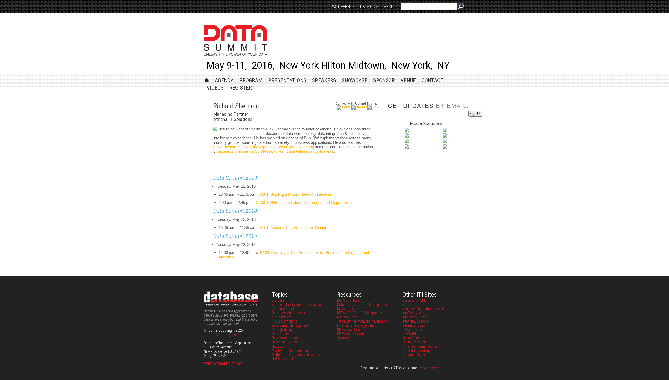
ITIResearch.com (414, 330)
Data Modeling (282, 330)
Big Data (278, 300)
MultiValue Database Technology (295, 355)
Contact (432, 80)
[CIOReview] (407, 136)
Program (250, 80)
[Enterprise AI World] (445, 142)
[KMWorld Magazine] (407, 147)
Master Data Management (290, 350)
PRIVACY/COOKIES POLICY (223, 364)
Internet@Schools (415, 321)
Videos (215, 88)
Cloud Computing (284, 321)
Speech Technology (416, 350)
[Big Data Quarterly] (445, 131)
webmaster (431, 368)
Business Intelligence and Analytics (297, 304)
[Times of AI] (445, 147)
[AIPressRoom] (407, 131)
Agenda (224, 80)
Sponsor (384, 80)
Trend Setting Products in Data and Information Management (362, 323)
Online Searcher (413, 338)
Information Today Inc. (220, 334)
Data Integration (283, 309)
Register (240, 88)
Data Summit (235, 40)
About (390, 6)
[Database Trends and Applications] (407, 142)
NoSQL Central (282, 359)
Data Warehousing (285, 338)
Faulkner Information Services (424, 309)
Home (206, 79)
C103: (305, 202)
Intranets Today (413, 325)
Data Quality (281, 334)
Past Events (343, 6)
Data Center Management (290, 325)
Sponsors (344, 338)
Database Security (285, 342)
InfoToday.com (413, 313)
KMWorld (409, 334)
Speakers (324, 80)
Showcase (354, 80)
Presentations (287, 80)
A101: (295, 194)
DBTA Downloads (349, 330)
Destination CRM (414, 300)
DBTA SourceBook (350, 334)
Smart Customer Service (419, 346)
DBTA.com (369, 6)
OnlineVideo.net (413, 342)
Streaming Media (414, 355)
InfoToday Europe (415, 317)
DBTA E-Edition (348, 300)
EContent (409, 304)
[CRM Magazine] (445, 136)
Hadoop (278, 346)
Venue (408, 80)
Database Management (288, 313)
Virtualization (281, 317)
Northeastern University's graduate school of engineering (265, 147)
